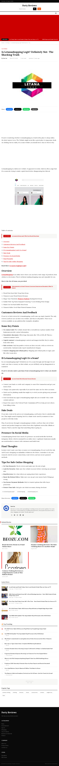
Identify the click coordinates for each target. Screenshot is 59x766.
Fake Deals (6, 253)
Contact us (4, 747)
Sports (3, 727)
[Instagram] (17, 515)
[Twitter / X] (12, 515)
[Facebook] (14, 515)
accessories (35, 692)
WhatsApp (26, 109)
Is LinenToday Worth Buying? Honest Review (24, 378)
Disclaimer (4, 755)
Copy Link (34, 109)
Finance (3, 735)
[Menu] (55, 13)
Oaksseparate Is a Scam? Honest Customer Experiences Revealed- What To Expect (32, 287)
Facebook (9, 109)
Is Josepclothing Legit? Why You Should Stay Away (25, 236)
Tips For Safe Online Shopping (13, 261)
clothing (15, 692)
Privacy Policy (5, 745)
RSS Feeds (4, 757)
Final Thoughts (8, 259)
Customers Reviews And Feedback (14, 244)
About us (4, 743)
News (3, 724)
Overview (6, 241)
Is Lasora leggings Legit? (18, 266)
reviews (42, 692)
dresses (21, 692)
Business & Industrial (7, 733)
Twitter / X (17, 109)
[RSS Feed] (39, 9)
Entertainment (5, 725)
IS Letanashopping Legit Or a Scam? (15, 250)
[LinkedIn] (20, 515)
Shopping (4, 729)
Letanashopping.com (33, 491)
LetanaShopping (7, 274)
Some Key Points (8, 247)
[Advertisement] (29, 27)
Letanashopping (21, 491)
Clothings (7, 42)
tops (4, 695)
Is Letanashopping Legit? (9, 491)
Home (3, 42)
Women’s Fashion (23, 299)
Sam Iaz (13, 506)
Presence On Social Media (11, 256)
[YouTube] (23, 515)
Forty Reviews (29, 5)
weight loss (49, 692)
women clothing (6, 692)
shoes (27, 692)
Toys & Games (5, 731)
